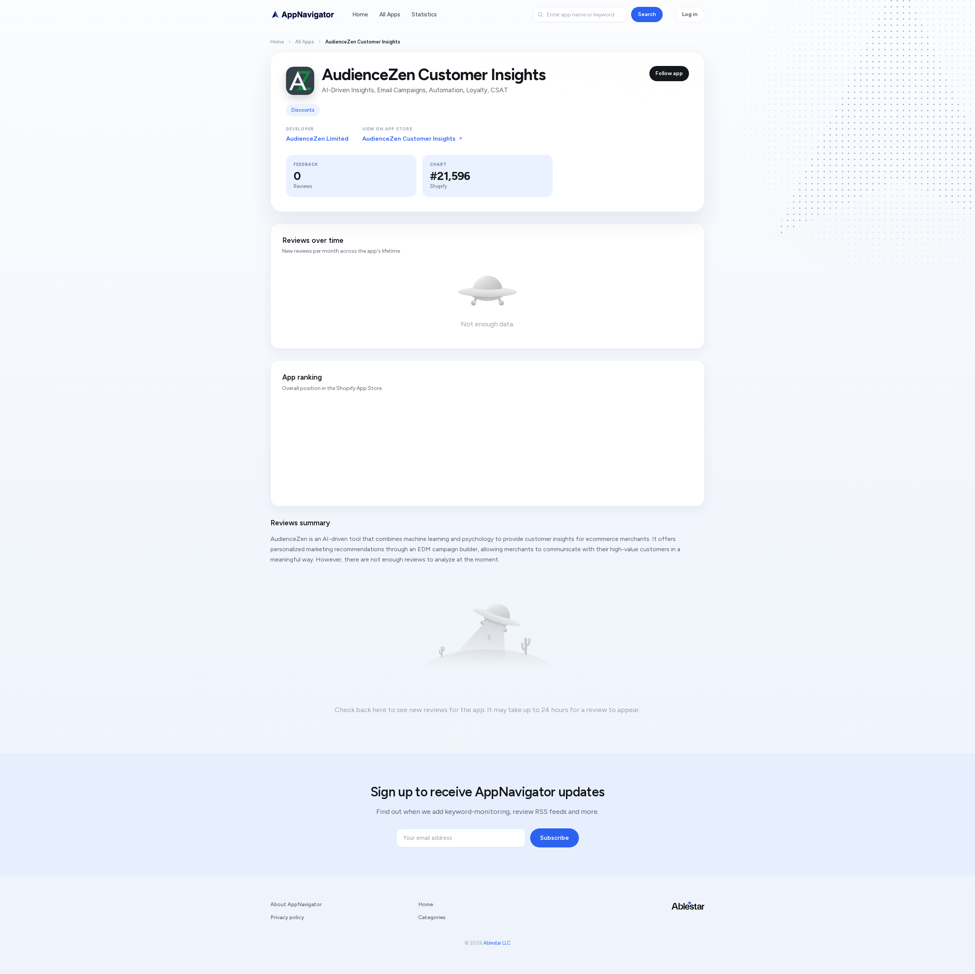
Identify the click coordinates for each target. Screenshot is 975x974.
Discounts (303, 110)
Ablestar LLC (497, 943)
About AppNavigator (296, 904)
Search (647, 14)
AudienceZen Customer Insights (409, 138)
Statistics (424, 14)
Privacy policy (287, 917)
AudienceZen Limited (317, 138)
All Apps (389, 14)
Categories (432, 917)
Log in (689, 14)
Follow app (669, 73)
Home (360, 14)
